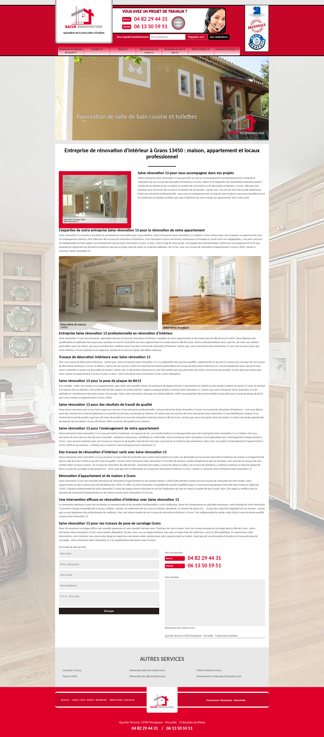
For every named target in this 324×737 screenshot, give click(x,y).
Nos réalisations (219, 37)
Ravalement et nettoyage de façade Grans (219, 676)
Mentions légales (122, 700)
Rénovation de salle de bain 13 (174, 51)
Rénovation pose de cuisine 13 (149, 51)
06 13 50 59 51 (150, 27)
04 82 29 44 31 (150, 19)
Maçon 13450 (70, 676)
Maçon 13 (122, 49)
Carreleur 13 (97, 49)
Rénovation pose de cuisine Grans (147, 670)
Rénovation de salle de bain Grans (147, 676)
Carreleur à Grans (72, 670)
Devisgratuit (178, 22)
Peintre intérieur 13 (201, 49)
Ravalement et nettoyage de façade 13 (70, 51)
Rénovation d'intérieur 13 (227, 49)
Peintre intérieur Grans (209, 670)
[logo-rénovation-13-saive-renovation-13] (162, 700)
